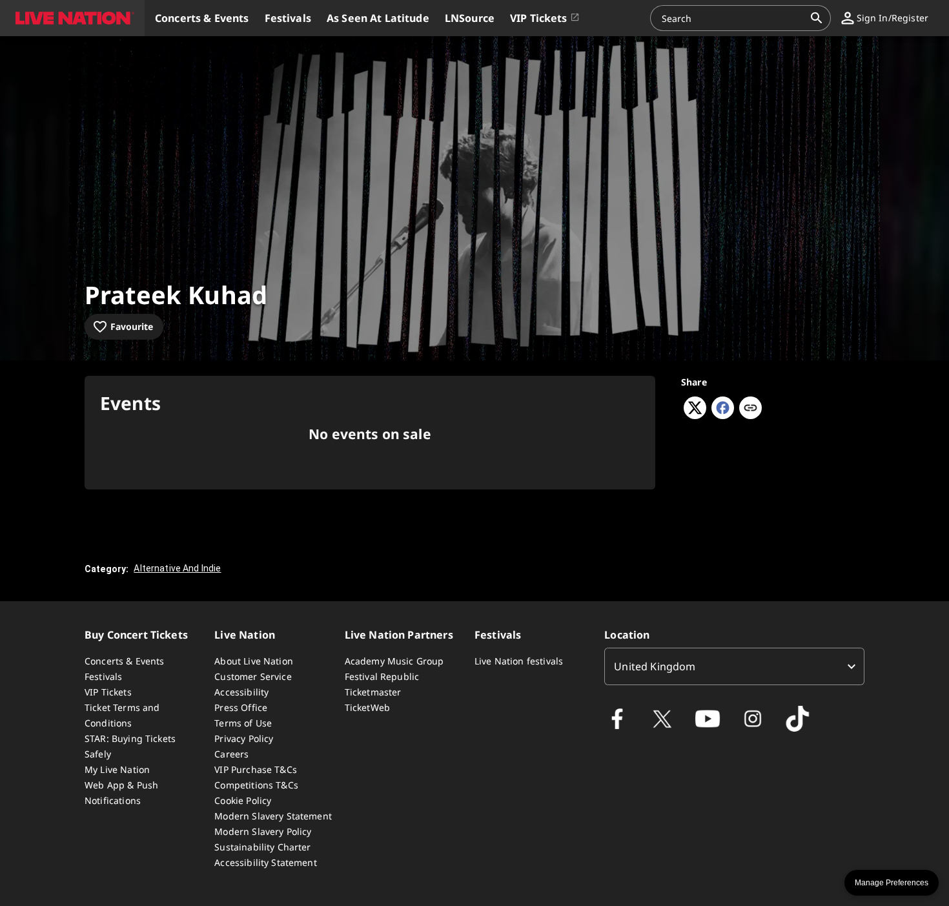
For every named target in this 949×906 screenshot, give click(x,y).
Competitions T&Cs (256, 785)
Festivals (103, 676)
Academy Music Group (394, 661)
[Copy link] (750, 408)
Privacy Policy (243, 738)
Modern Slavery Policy (262, 831)
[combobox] (733, 18)
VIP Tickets (108, 692)
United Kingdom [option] (654, 666)
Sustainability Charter (262, 847)
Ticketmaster (373, 692)
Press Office (240, 707)
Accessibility (241, 692)
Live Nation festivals (518, 661)
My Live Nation (117, 769)
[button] (72, 18)
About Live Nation (253, 661)
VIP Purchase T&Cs (255, 769)
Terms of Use (243, 723)
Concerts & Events (125, 661)
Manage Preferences (891, 882)
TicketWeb (367, 707)
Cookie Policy (242, 800)
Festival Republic (382, 676)
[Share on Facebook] (722, 415)
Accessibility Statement (265, 862)
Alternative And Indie (177, 568)
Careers (231, 754)
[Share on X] (695, 415)
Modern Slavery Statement (273, 816)
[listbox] (734, 666)
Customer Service (252, 676)
